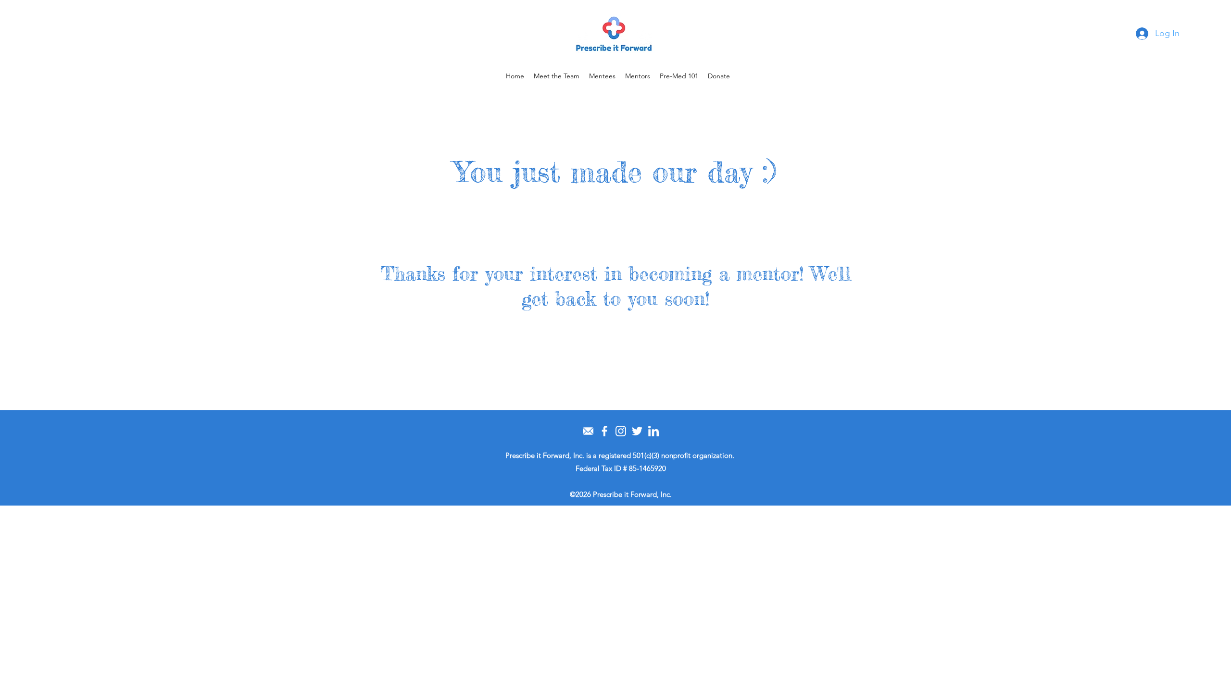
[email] (588, 431)
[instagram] (621, 431)
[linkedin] (653, 431)
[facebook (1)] (604, 431)
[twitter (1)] (637, 431)
